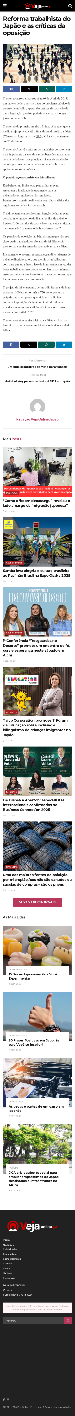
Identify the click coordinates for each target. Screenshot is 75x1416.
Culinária (7, 1263)
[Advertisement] (37, 1354)
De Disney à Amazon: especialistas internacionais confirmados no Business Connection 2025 (33, 805)
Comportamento (18, 969)
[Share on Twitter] (29, 89)
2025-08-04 (10, 890)
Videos (7, 1290)
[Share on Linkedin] (64, 89)
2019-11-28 (15, 1050)
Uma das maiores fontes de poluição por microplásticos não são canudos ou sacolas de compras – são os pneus (37, 880)
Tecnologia (9, 1277)
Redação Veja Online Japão (37, 419)
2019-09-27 (15, 984)
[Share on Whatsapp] (47, 89)
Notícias (13, 1168)
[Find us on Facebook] (4, 1400)
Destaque (12, 492)
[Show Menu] (5, 5)
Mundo (7, 1268)
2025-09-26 (10, 815)
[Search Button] (70, 5)
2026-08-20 (15, 1190)
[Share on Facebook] (11, 89)
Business (11, 712)
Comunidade (16, 1102)
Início (6, 1239)
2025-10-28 (10, 511)
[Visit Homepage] (37, 6)
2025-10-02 (10, 740)
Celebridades (14, 562)
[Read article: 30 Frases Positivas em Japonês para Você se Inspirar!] (37, 1016)
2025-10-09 (10, 581)
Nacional (12, 867)
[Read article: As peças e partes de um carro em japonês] (37, 1082)
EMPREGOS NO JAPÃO (17, 1295)
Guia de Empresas (14, 1284)
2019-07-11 (15, 1116)
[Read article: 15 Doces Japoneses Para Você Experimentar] (37, 950)
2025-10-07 (10, 661)
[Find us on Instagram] (8, 1400)
